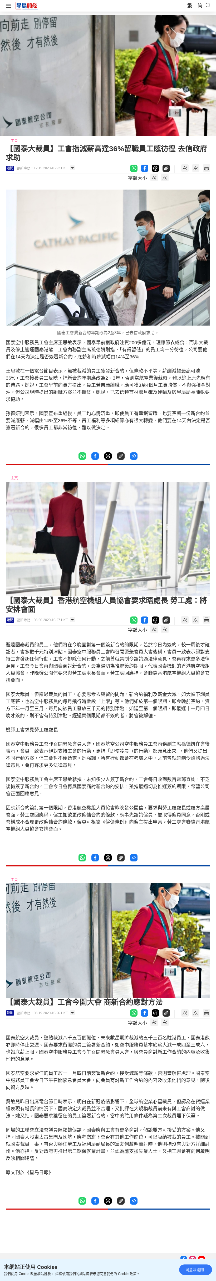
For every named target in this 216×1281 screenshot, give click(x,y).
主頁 (14, 140)
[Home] (27, 5)
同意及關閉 (194, 1270)
